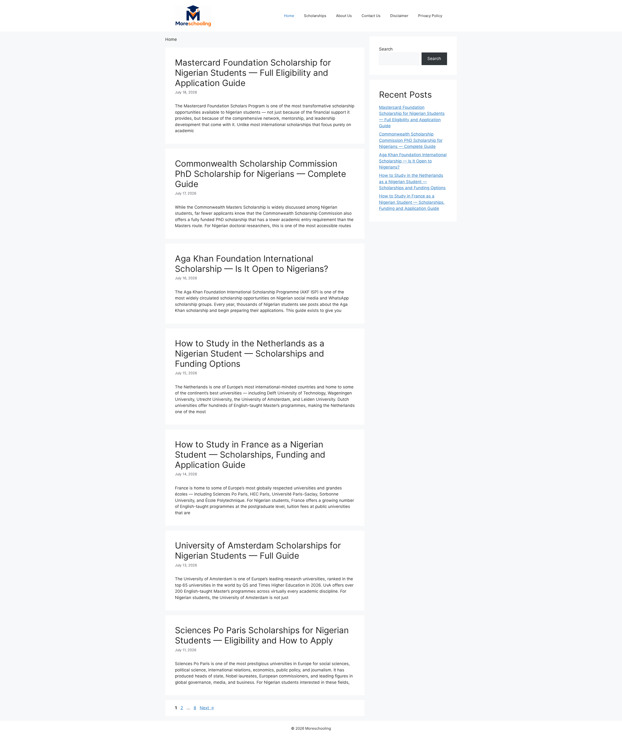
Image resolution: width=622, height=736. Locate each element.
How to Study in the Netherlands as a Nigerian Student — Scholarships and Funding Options (249, 353)
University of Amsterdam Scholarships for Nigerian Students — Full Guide (258, 550)
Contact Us (371, 15)
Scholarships (315, 15)
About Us (344, 15)
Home (289, 15)
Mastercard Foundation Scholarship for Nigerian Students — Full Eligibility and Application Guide (253, 72)
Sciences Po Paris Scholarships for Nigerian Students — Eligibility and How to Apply (262, 635)
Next (207, 707)
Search (386, 49)
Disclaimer (399, 15)
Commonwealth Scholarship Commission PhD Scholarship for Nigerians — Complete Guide (260, 173)
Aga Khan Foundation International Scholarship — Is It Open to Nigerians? (251, 263)
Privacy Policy (430, 15)
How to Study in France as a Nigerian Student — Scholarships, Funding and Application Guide (250, 454)
